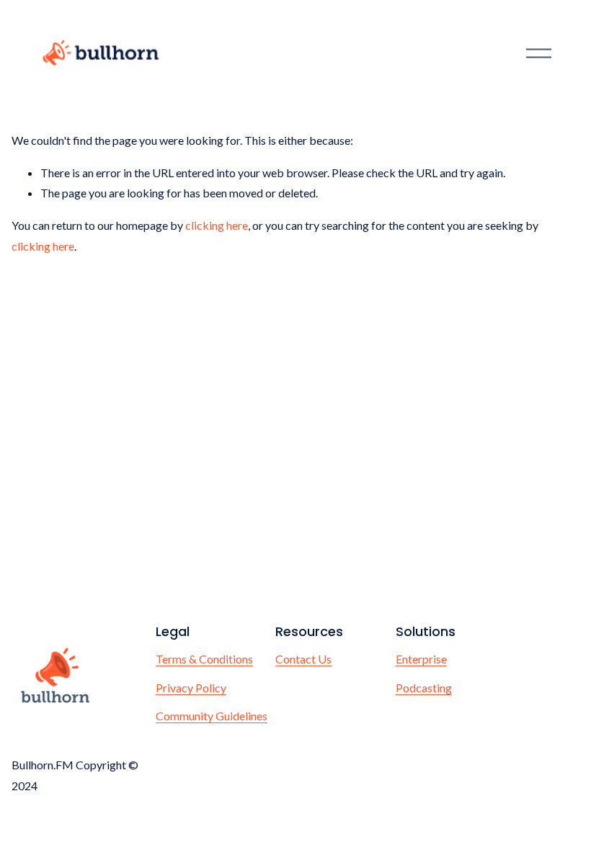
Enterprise (421, 659)
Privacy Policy (191, 687)
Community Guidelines (211, 715)
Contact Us (303, 659)
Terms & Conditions (204, 659)
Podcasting (424, 687)
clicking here (216, 225)
